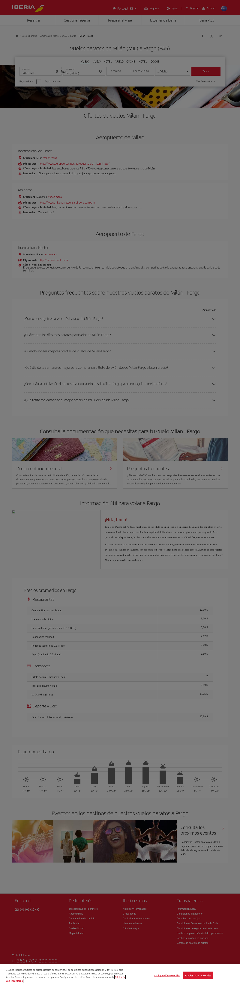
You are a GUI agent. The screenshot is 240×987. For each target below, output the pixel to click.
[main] (120, 975)
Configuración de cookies (167, 975)
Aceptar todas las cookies (198, 975)
